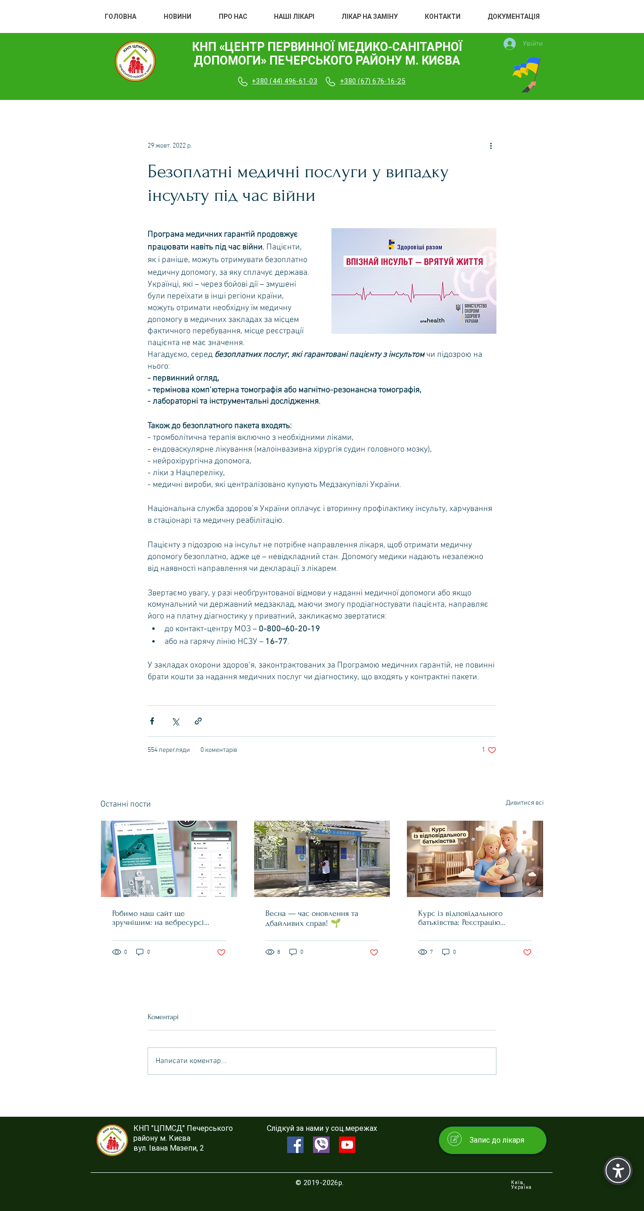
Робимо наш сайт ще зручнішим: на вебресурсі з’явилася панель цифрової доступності (159, 918)
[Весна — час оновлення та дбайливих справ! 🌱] (322, 859)
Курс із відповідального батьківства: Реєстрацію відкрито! (460, 918)
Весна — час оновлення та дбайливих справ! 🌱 (311, 918)
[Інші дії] (490, 145)
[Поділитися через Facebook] (152, 721)
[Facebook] (295, 1145)
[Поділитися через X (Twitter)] (175, 721)
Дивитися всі (525, 803)
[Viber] (321, 1145)
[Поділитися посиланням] (198, 721)
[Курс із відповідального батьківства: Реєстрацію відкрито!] (475, 859)
